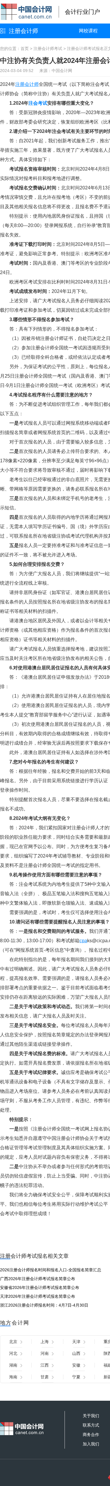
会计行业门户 (82, 12)
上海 (44, 1341)
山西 (76, 1353)
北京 (13, 1341)
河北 (13, 1353)
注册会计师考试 (47, 48)
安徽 (76, 1365)
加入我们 (91, 1444)
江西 (44, 1365)
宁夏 (76, 1377)
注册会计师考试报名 (85, 48)
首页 (25, 48)
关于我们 (91, 1415)
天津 (76, 1341)
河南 (44, 1353)
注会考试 (37, 103)
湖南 (13, 1365)
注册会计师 (23, 31)
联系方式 (91, 1425)
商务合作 (91, 1434)
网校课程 (88, 30)
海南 (13, 1377)
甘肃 (44, 1377)
